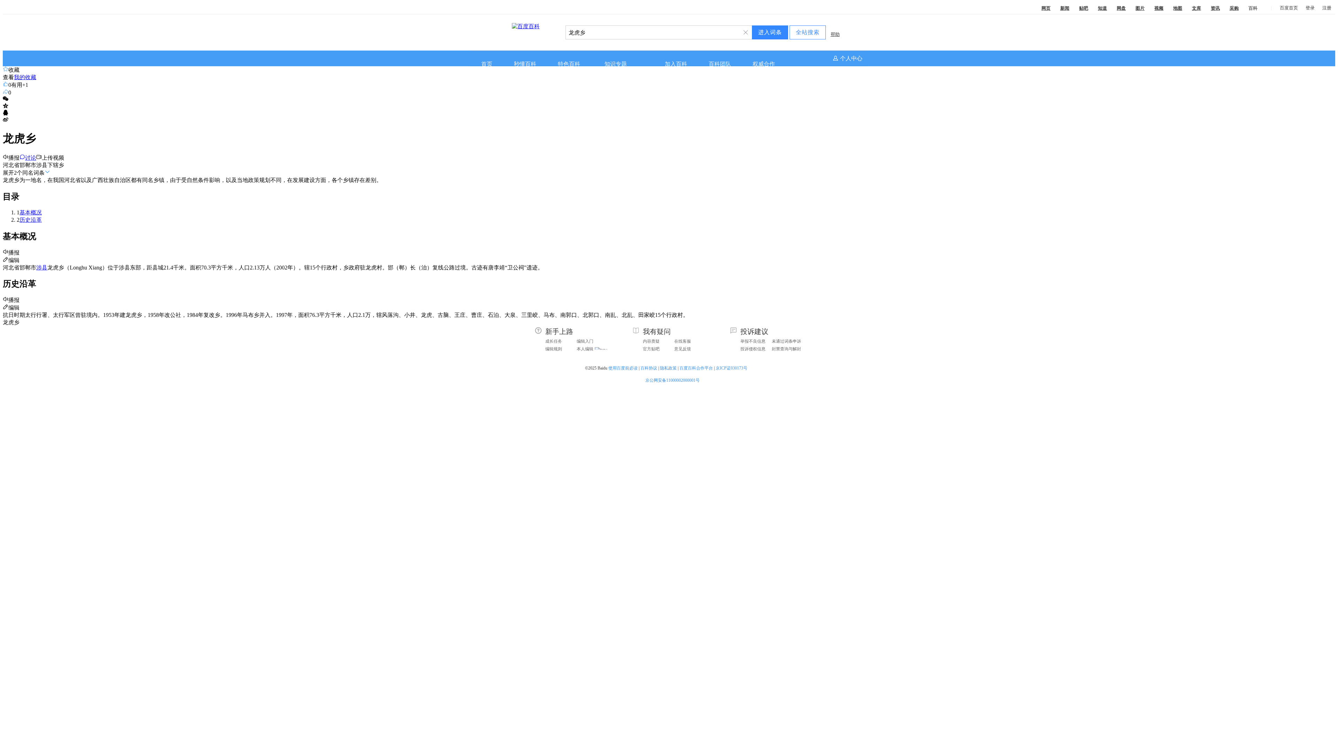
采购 (1234, 8)
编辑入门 (585, 341)
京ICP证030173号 (732, 368)
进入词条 (770, 32)
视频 (1158, 8)
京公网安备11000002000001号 (672, 380)
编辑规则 (553, 349)
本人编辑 (585, 349)
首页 (486, 64)
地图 (1177, 8)
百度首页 (1289, 7)
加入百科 (676, 64)
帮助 (835, 34)
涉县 (41, 268)
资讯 (1215, 8)
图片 (1140, 8)
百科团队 (720, 64)
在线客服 (682, 341)
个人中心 (851, 58)
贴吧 (1083, 8)
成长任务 (553, 341)
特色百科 (569, 64)
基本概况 (31, 212)
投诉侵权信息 (753, 349)
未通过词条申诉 (786, 341)
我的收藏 (25, 77)
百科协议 (648, 368)
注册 (1326, 7)
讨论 (30, 158)
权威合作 (764, 64)
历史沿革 (31, 220)
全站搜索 (808, 32)
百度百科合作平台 (696, 368)
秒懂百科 (525, 64)
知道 (1102, 8)
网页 (1046, 8)
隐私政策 (668, 368)
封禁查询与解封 (786, 349)
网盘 (1121, 8)
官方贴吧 (651, 349)
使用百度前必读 (623, 368)
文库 (1196, 8)
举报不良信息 (753, 341)
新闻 (1064, 8)
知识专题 (616, 64)
